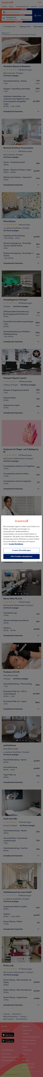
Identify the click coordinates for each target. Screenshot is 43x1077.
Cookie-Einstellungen (21, 550)
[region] (21, 538)
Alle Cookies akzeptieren (21, 556)
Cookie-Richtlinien (16, 544)
